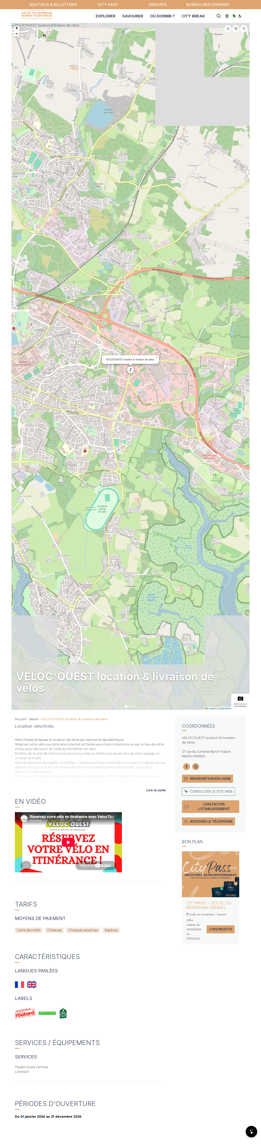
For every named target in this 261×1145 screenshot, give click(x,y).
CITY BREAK (193, 16)
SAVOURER (132, 16)
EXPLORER (105, 16)
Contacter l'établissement (214, 806)
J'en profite (220, 929)
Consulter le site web (211, 791)
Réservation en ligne (210, 779)
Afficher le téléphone (211, 821)
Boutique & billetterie (53, 4)
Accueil (20, 719)
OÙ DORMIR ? (162, 16)
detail (33, 719)
